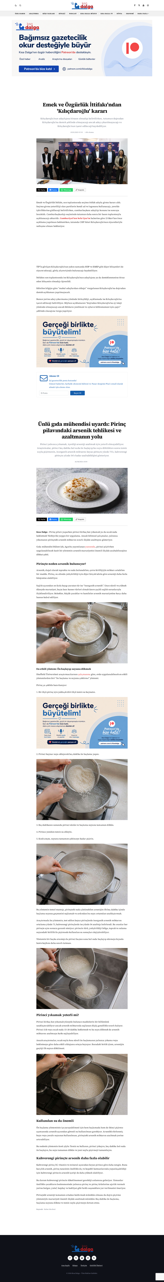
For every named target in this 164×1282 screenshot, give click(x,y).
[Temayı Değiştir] (16, 5)
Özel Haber (20, 14)
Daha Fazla (143, 14)
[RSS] (94, 1258)
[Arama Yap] (20, 5)
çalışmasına (84, 674)
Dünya (119, 14)
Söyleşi (62, 14)
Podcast (73, 14)
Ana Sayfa (65, 1265)
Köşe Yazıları (49, 14)
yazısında (90, 546)
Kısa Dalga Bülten (88, 14)
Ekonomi (130, 14)
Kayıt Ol (77, 393)
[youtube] (143, 5)
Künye (75, 1265)
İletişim (84, 1265)
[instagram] (148, 5)
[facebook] (135, 5)
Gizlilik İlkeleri (96, 1265)
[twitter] (139, 5)
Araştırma (34, 14)
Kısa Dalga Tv (107, 14)
